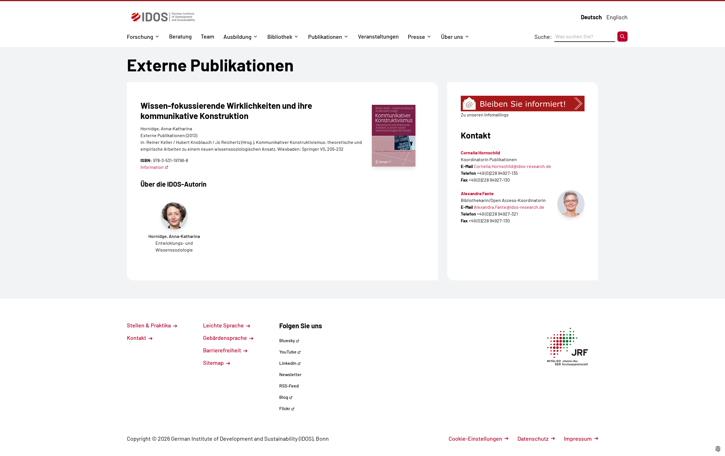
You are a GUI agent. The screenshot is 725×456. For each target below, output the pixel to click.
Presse (416, 36)
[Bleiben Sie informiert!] (523, 103)
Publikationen (325, 36)
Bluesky (287, 340)
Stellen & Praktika (149, 325)
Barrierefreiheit (222, 350)
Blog (284, 397)
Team (207, 36)
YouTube (288, 351)
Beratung (180, 36)
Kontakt (137, 337)
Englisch (617, 17)
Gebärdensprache (225, 337)
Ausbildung (237, 36)
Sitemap (214, 362)
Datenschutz (533, 438)
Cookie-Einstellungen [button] (475, 438)
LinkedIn (288, 363)
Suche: (543, 36)
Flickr (285, 408)
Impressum (578, 438)
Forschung (140, 36)
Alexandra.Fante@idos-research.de (509, 207)
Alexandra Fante (477, 193)
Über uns (452, 36)
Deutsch (591, 17)
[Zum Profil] (571, 203)
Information (152, 167)
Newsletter (290, 374)
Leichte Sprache (224, 325)
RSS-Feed (289, 385)
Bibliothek (279, 36)
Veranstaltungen (378, 36)
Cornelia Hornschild (480, 152)
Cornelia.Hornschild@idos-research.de (512, 166)
